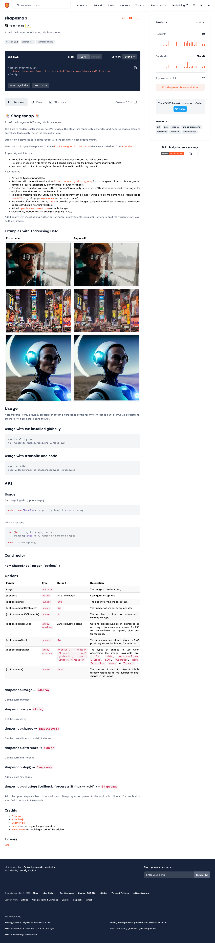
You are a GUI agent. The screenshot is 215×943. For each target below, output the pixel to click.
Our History (49, 893)
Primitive (127, 146)
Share (182, 108)
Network (98, 5)
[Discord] (209, 5)
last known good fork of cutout (72, 146)
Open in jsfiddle (19, 85)
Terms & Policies (120, 893)
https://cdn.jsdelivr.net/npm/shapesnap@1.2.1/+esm (77, 71)
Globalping (178, 5)
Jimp (52, 201)
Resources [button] (157, 5)
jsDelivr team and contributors (39, 867)
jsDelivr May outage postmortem (21, 934)
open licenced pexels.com (34, 208)
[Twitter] (201, 5)
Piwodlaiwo (18, 829)
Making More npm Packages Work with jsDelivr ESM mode (138, 922)
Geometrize (18, 822)
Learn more (40, 85)
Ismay (15, 826)
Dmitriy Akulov (27, 870)
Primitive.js (17, 819)
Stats (111, 5)
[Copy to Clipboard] (135, 68)
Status (103, 893)
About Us (82, 5)
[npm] (130, 18)
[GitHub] (194, 5)
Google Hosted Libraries (45, 900)
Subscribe (202, 875)
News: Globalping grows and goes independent (133, 928)
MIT (7, 845)
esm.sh (88, 900)
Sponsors (124, 5)
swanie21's (17, 198)
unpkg (65, 900)
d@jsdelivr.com (141, 893)
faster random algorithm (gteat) (73, 181)
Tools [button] (138, 5)
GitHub (24, 900)
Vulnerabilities (45, 41)
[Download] (138, 18)
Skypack (77, 900)
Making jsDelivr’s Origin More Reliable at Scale (27, 922)
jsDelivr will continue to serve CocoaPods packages (30, 928)
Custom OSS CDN (87, 893)
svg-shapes (47, 198)
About (36, 893)
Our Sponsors (67, 893)
